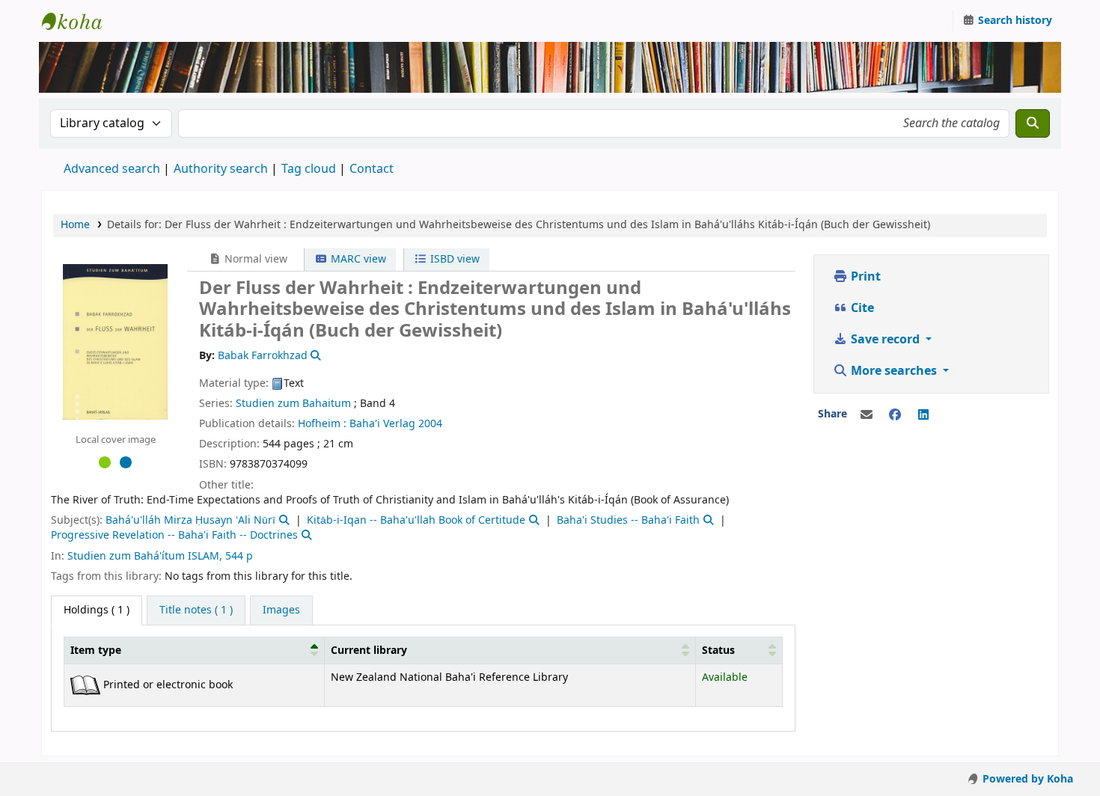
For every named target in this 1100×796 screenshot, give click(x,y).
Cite (861, 308)
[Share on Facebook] (895, 415)
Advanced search (112, 169)
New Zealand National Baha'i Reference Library (79, 21)
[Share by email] (866, 415)
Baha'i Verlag (382, 424)
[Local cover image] (115, 341)
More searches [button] (894, 371)
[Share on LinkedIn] (923, 415)
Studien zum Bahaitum (293, 403)
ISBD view (453, 259)
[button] (314, 650)
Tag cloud (308, 169)
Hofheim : (322, 424)
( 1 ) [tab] (96, 610)
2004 (430, 424)
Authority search (221, 169)
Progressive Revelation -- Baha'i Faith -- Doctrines (174, 535)
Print (864, 277)
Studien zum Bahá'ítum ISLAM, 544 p (160, 556)
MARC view (357, 259)
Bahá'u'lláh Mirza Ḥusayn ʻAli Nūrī (190, 520)
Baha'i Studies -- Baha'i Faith (628, 520)
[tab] (196, 610)
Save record (885, 340)
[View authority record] (315, 356)
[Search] (1032, 123)
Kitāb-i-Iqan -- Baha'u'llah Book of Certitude (416, 520)
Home (75, 225)
